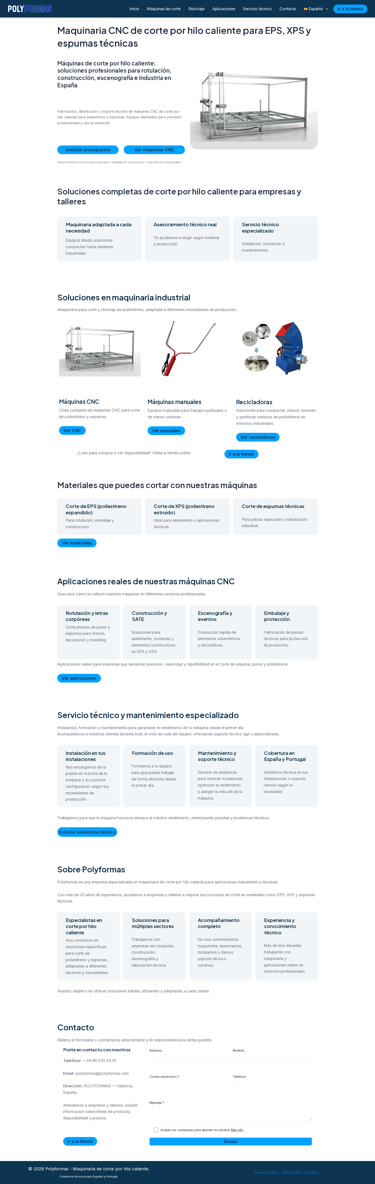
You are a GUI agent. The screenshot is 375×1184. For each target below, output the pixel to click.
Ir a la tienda (241, 454)
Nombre (238, 1050)
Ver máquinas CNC (154, 149)
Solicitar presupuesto (88, 149)
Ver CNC (72, 430)
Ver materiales (77, 543)
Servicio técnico (257, 9)
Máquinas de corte (164, 9)
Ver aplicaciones (79, 678)
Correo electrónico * (164, 1076)
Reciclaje (196, 9)
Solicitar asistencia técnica (87, 832)
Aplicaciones (223, 9)
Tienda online (291, 1172)
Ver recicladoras (257, 437)
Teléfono (239, 1076)
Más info (237, 1130)
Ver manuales (166, 430)
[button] (326, 9)
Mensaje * (157, 1102)
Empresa (156, 1050)
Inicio (134, 9)
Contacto (288, 9)
